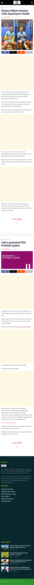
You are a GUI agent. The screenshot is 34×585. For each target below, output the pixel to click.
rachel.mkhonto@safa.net (8, 423)
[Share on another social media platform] (29, 52)
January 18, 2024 (17, 17)
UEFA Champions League (8, 494)
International (8, 239)
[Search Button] (32, 2)
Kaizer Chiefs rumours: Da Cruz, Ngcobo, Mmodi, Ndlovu (20, 546)
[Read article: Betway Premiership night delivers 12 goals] (5, 554)
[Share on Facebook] (5, 52)
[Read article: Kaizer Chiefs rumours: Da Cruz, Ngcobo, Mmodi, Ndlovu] (5, 547)
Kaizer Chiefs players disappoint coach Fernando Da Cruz (21, 561)
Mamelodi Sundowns (7, 499)
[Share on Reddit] (21, 52)
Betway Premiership (7, 489)
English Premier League (8, 491)
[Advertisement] (17, 73)
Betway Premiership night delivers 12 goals (19, 553)
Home (2, 7)
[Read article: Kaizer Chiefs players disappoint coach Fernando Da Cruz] (5, 562)
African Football (9, 7)
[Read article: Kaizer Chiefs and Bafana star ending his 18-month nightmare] (5, 569)
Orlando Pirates (6, 501)
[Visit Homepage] (17, 2)
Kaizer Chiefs (5, 496)
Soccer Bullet (6, 17)
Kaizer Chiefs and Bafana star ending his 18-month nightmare (20, 568)
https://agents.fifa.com (24, 327)
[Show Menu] (2, 2)
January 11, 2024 (17, 249)
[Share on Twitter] (13, 52)
